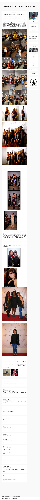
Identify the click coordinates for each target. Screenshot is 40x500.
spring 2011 (9, 361)
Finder (4, 417)
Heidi (4, 426)
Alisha (4, 475)
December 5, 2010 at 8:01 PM (7, 390)
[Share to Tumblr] (22, 361)
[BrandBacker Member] (33, 82)
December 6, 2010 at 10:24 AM (7, 467)
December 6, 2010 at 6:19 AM (7, 435)
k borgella (5, 361)
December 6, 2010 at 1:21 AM (7, 427)
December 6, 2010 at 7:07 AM (7, 447)
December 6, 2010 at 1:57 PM (7, 476)
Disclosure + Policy (32, 37)
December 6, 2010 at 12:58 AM (7, 418)
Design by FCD (15, 498)
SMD (4, 389)
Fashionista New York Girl (20, 6)
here (8, 243)
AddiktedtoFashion (6, 17)
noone (4, 457)
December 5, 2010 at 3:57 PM (7, 381)
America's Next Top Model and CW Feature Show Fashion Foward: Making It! (20, 365)
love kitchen (6, 466)
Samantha (5, 434)
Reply (4, 403)
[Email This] (17, 361)
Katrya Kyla (5, 446)
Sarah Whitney (6, 399)
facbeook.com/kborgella (18, 23)
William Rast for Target (8, 364)
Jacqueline (5, 380)
